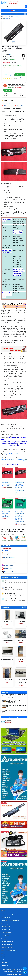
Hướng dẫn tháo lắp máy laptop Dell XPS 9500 (16, 706)
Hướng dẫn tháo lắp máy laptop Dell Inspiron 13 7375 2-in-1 (15, 700)
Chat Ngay (8, 90)
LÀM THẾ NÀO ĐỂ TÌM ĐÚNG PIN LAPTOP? (16, 710)
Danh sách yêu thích (6, 932)
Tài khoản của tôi (5, 926)
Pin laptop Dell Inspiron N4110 (22, 459)
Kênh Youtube (8, 568)
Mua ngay (20, 75)
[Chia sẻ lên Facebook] (20, 78)
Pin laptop (18, 17)
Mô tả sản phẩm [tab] (8, 100)
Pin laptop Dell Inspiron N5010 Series (7, 295)
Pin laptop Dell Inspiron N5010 (11, 454)
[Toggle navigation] (25, 14)
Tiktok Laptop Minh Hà (10, 572)
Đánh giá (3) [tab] (19, 106)
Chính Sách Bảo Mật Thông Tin (9, 950)
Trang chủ (5, 17)
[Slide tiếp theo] (25, 607)
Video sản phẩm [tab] (8, 106)
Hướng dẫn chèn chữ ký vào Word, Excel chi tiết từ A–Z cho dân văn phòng (16, 695)
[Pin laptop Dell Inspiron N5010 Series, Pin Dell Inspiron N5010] (7, 473)
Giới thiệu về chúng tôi (7, 941)
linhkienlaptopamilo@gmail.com (11, 920)
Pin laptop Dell (6, 18)
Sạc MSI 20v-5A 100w (21, 621)
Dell (10, 54)
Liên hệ (3, 956)
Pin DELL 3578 (20, 640)
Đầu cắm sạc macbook (7, 640)
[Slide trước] (23, 607)
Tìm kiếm (11, 17)
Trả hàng (3, 959)
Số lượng (5, 71)
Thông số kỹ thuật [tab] (8, 103)
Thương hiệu (4, 965)
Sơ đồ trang (4, 962)
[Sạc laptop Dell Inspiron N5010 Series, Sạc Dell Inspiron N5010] (7, 503)
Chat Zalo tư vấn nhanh (10, 562)
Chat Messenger (8, 565)
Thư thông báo (5, 935)
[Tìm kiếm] (26, 6)
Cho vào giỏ (9, 75)
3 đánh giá (16, 78)
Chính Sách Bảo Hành (7, 947)
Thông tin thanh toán (6, 944)
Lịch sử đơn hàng (5, 929)
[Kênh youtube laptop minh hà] (9, 722)
